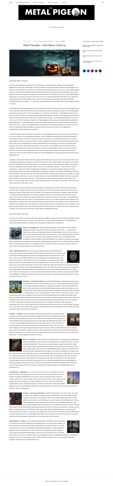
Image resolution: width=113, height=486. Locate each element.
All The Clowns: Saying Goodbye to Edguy (93, 41)
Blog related (41, 41)
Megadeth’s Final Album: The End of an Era (92, 56)
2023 (35, 41)
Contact (64, 2)
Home (11, 2)
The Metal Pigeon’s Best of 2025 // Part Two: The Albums (92, 62)
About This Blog (53, 2)
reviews (50, 41)
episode (31, 101)
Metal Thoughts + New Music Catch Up (44, 45)
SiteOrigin (65, 481)
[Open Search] (103, 2)
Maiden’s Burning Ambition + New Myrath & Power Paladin (93, 46)
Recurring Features (22, 2)
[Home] (56, 19)
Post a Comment (60, 41)
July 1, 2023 (27, 41)
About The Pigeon (38, 2)
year (65, 230)
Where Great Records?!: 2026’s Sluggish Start (92, 51)
